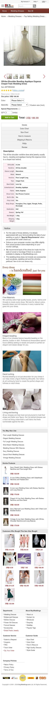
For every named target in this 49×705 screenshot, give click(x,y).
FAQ (5, 645)
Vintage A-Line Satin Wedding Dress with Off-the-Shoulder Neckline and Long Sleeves (27, 520)
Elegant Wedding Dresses (12, 438)
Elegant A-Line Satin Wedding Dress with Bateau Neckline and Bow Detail (27, 499)
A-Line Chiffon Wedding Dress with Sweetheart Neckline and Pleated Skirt (26, 478)
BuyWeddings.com (24, 684)
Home (4, 11)
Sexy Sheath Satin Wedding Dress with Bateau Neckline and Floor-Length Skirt (26, 468)
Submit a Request (10, 639)
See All (30, 11)
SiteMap (29, 625)
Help (35, 1)
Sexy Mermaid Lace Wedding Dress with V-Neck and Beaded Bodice (28, 510)
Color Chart (30, 642)
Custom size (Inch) (37, 105)
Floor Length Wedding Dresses (13, 435)
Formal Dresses (9, 625)
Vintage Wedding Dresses (12, 457)
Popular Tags (31, 628)
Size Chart (30, 639)
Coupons (7, 642)
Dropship (30, 622)
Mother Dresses (9, 620)
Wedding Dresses (17, 11)
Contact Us (30, 617)
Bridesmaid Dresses (11, 617)
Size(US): (4, 105)
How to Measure (32, 645)
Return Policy (8, 664)
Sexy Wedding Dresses (11, 451)
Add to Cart (9, 117)
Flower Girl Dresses (11, 622)
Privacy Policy (9, 667)
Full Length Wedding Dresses (13, 441)
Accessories (8, 628)
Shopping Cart (46, 5)
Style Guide (31, 650)
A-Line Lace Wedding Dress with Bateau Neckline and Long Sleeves (27, 489)
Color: (3, 100)
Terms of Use (8, 670)
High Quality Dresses (34, 647)
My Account (25, 1)
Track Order (8, 647)
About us (30, 614)
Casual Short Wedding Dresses (13, 454)
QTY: (3, 112)
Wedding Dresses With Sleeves (14, 448)
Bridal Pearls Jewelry (11, 630)
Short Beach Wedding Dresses (13, 445)
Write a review (18, 90)
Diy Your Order (9, 650)
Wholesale (30, 620)
